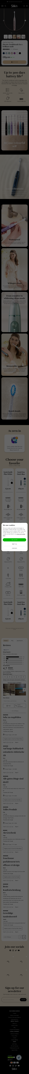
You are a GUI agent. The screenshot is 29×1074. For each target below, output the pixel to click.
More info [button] (14, 548)
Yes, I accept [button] (14, 539)
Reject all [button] (14, 544)
